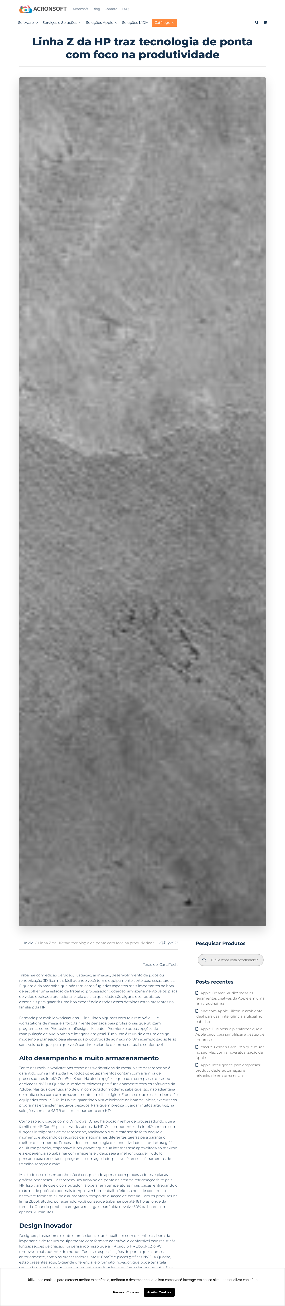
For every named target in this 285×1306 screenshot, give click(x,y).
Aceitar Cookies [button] (159, 1292)
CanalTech (168, 964)
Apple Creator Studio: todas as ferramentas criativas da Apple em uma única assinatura (230, 998)
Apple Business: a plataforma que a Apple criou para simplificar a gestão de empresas (230, 1034)
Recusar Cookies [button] (126, 1292)
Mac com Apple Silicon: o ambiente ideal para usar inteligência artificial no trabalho (229, 1016)
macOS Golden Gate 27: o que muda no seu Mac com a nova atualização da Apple (230, 1052)
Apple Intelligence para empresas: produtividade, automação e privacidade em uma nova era (228, 1070)
